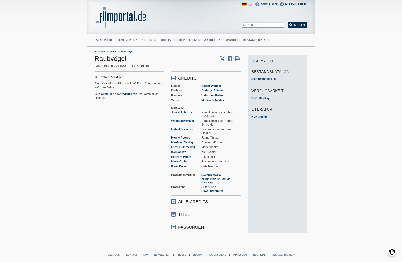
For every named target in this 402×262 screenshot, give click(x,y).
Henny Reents (180, 137)
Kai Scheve (178, 152)
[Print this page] (237, 58)
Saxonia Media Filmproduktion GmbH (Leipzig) (215, 178)
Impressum (240, 254)
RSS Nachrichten (283, 254)
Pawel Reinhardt (212, 190)
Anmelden (269, 4)
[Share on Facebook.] (231, 58)
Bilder (179, 40)
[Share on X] (224, 58)
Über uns (114, 254)
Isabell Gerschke (182, 129)
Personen (149, 40)
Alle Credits (193, 201)
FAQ (145, 254)
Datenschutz (217, 254)
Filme (113, 51)
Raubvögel (127, 51)
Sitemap (198, 254)
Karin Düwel (179, 166)
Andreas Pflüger (212, 90)
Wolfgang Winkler (182, 121)
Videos (165, 40)
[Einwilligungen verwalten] (392, 252)
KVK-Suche (259, 117)
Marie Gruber (180, 161)
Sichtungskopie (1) (263, 79)
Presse (181, 254)
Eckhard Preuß (181, 156)
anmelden (107, 94)
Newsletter (162, 254)
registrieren (129, 94)
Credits (187, 78)
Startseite (104, 40)
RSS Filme (259, 254)
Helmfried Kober (212, 95)
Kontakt (131, 254)
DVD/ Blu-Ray (260, 98)
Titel (184, 214)
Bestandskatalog (257, 40)
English (250, 4)
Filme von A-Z (127, 40)
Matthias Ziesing (182, 142)
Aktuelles (212, 40)
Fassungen (191, 227)
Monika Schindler (212, 100)
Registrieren (295, 4)
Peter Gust (208, 187)
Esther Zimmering (183, 147)
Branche (232, 40)
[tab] (206, 77)
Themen (195, 40)
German (244, 4)
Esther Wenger (211, 85)
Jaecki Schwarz (181, 112)
